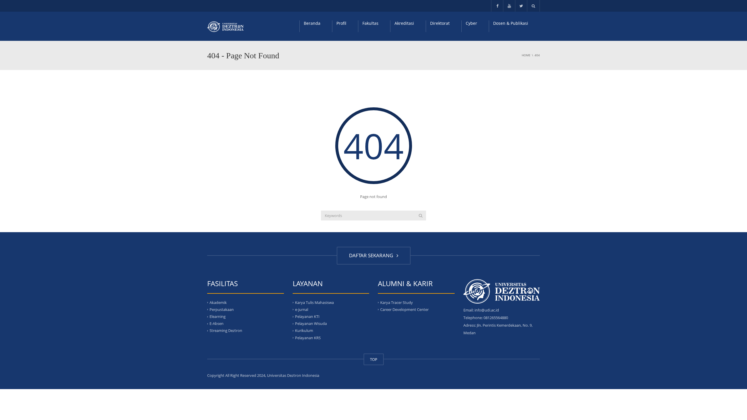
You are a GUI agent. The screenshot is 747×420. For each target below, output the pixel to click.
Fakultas (370, 23)
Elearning (218, 316)
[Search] (420, 215)
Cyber (471, 23)
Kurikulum (304, 330)
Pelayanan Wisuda (311, 323)
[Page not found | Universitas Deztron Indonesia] (225, 26)
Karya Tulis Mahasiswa (314, 302)
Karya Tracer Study (396, 302)
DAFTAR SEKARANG (372, 255)
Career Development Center (404, 309)
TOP (373, 359)
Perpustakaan (222, 309)
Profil (341, 23)
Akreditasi (404, 23)
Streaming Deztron (226, 330)
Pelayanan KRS (308, 337)
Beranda (312, 23)
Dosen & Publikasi (510, 23)
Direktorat (440, 23)
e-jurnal (301, 309)
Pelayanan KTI (307, 316)
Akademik (218, 302)
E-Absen (217, 323)
